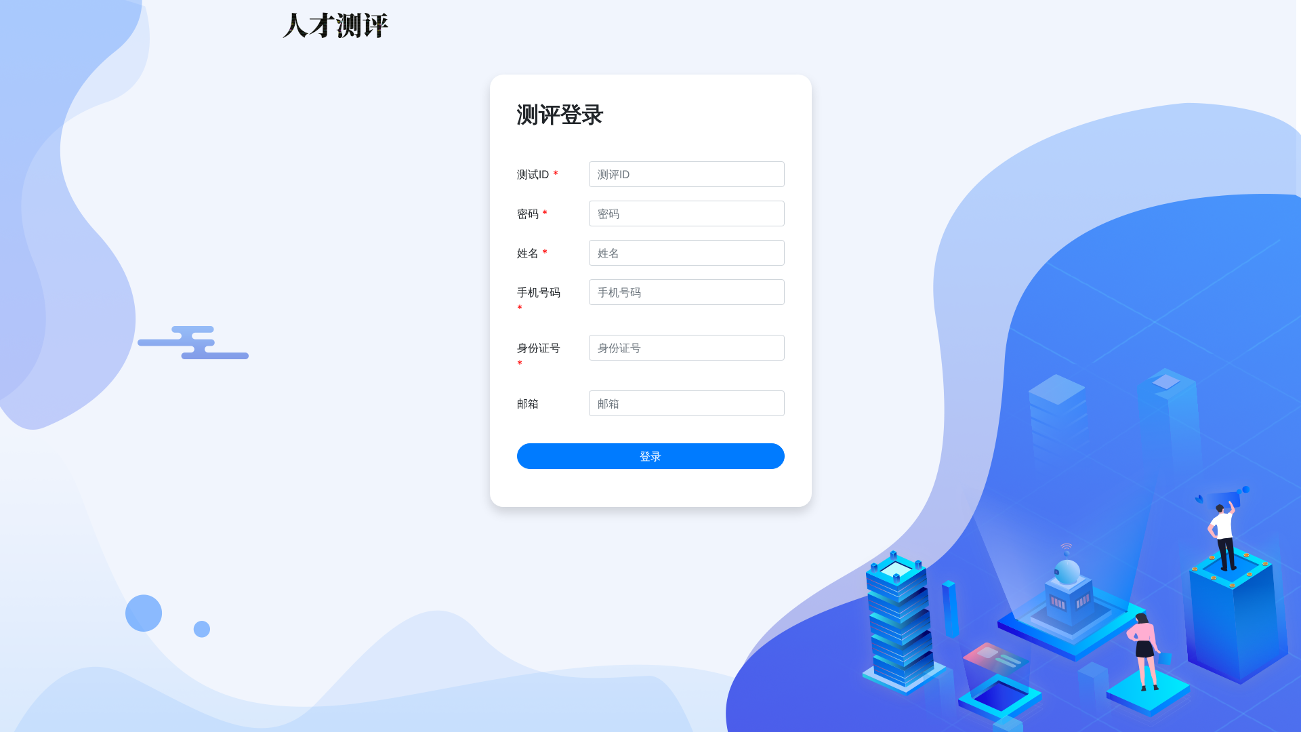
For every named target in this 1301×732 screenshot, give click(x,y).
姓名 (532, 253)
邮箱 (528, 403)
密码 (532, 213)
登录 (650, 456)
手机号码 (538, 300)
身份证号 (538, 356)
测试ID (537, 174)
